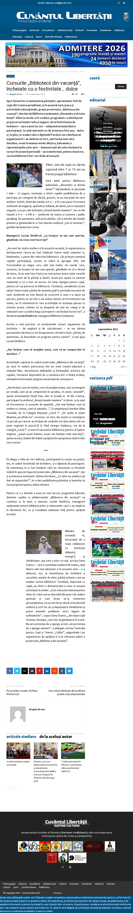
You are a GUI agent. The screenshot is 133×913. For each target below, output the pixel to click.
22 (119, 356)
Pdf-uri (98, 414)
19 (104, 356)
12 (104, 351)
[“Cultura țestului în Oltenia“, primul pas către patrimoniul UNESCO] (73, 751)
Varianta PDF (101, 378)
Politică (79, 30)
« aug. (93, 366)
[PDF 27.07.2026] (108, 580)
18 (98, 356)
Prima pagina (19, 30)
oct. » (124, 366)
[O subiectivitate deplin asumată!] (18, 751)
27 (110, 361)
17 (92, 356)
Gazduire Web (47, 893)
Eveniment (105, 30)
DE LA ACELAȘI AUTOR (55, 737)
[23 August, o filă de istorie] (108, 215)
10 (92, 351)
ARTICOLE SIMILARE (21, 737)
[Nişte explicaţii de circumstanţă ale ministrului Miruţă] (108, 258)
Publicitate (71, 36)
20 (110, 356)
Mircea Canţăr (107, 144)
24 (92, 361)
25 (98, 361)
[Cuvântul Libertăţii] (66, 16)
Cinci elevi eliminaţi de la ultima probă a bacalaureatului (66, 692)
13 (110, 351)
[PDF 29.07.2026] (108, 536)
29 (119, 361)
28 (114, 361)
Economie (92, 30)
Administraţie (64, 30)
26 (104, 361)
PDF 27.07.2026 (104, 419)
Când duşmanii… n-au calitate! (108, 138)
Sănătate (119, 30)
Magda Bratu (16, 94)
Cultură (29, 36)
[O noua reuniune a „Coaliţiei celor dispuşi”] (108, 171)
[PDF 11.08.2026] (108, 449)
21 (114, 356)
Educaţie (17, 36)
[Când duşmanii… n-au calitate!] (108, 302)
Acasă (9, 71)
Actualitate (48, 30)
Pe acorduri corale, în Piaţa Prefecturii (21, 692)
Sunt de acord (60, 911)
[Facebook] (118, 3)
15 (119, 351)
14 (114, 351)
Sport (39, 36)
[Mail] (124, 3)
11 (98, 351)
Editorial (34, 30)
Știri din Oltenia (53, 36)
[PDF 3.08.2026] (108, 493)
